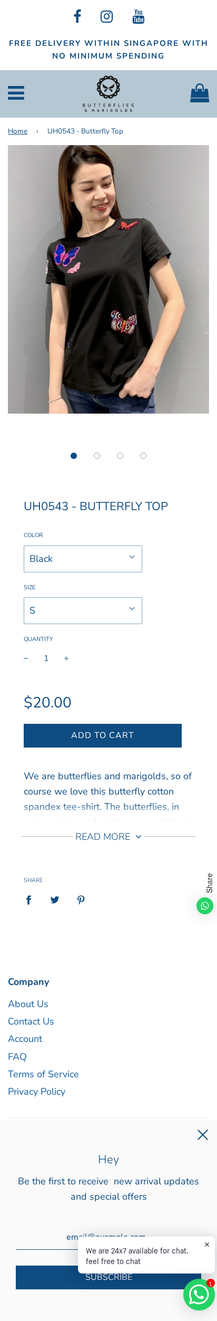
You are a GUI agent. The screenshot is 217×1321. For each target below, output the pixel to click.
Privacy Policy (36, 1091)
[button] (73, 455)
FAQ (17, 1056)
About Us (28, 1004)
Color (33, 535)
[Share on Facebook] (32, 899)
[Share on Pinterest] (81, 899)
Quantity (38, 639)
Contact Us (31, 1021)
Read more (104, 836)
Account (25, 1038)
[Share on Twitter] (55, 899)
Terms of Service (43, 1074)
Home (17, 131)
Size (29, 587)
